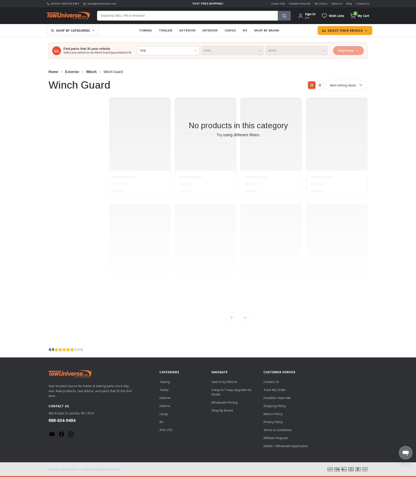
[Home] (68, 15)
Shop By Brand (266, 30)
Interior (210, 30)
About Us (337, 3)
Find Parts (345, 51)
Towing (145, 30)
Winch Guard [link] (113, 72)
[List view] (319, 85)
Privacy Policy (273, 422)
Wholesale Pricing (224, 402)
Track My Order (274, 390)
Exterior (187, 30)
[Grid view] (311, 85)
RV (245, 30)
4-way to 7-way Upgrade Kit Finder (231, 392)
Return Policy (273, 414)
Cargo (230, 30)
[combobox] (187, 16)
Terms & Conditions (277, 430)
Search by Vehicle (224, 382)
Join (307, 17)
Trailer (165, 30)
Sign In (310, 14)
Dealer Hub (278, 3)
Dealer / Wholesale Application (285, 446)
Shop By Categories (73, 30)
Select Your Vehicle (345, 30)
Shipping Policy (274, 406)
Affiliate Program (275, 438)
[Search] (284, 16)
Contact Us (362, 3)
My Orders (321, 3)
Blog (349, 3)
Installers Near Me (299, 3)
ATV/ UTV (165, 430)
